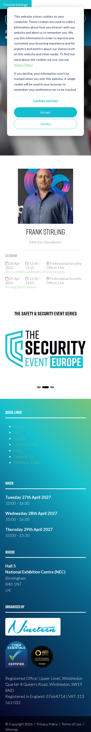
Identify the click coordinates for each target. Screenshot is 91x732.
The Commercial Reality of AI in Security (35, 272)
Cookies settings (45, 100)
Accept (45, 112)
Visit (17, 432)
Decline (45, 124)
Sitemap (11, 729)
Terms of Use (72, 724)
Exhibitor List (25, 444)
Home (18, 426)
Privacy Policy (47, 724)
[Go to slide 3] (45, 387)
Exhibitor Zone (26, 462)
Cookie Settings (16, 4)
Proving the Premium (21, 287)
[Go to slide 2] (39, 387)
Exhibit (19, 438)
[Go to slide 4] (52, 387)
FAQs (18, 450)
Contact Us (23, 456)
